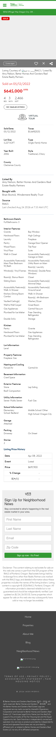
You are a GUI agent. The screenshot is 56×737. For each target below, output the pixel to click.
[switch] (36, 63)
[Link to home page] (18, 5)
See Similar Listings (15, 107)
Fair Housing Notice (33, 680)
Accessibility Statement (23, 679)
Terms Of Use (14, 676)
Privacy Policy (38, 676)
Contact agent (10, 63)
